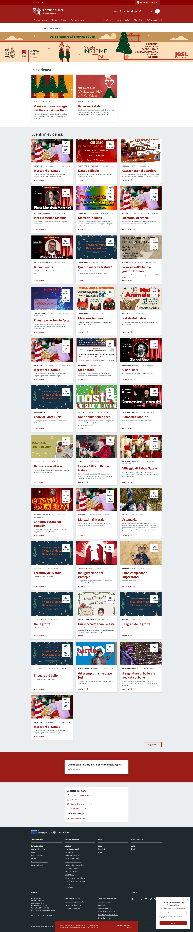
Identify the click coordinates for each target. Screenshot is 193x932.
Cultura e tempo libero (72, 858)
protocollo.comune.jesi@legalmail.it (43, 910)
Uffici (33, 852)
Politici (33, 858)
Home (44, 28)
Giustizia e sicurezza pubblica (74, 865)
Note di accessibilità (104, 908)
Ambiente (68, 846)
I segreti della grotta (136, 624)
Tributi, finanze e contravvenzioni (75, 881)
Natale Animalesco (135, 318)
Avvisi (100, 852)
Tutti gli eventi (151, 744)
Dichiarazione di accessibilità (107, 911)
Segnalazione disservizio (73, 905)
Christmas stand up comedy (47, 524)
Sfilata (80, 462)
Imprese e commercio (72, 868)
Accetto (130, 927)
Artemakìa (129, 520)
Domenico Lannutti (135, 417)
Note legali (101, 905)
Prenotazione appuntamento (74, 902)
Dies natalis (86, 370)
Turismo (67, 884)
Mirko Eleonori (44, 267)
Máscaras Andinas (90, 318)
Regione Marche (34, 2)
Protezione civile (122, 20)
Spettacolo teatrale (42, 213)
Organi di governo (37, 846)
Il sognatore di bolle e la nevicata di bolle (138, 675)
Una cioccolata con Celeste (96, 624)
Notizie (100, 846)
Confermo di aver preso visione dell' (171, 917)
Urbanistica (137, 20)
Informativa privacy (104, 902)
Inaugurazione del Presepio (90, 575)
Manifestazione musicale (88, 166)
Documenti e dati (37, 865)
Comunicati (101, 849)
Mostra (125, 262)
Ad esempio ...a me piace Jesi (95, 675)
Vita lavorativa (69, 887)
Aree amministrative (38, 849)
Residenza (107, 20)
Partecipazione (69, 874)
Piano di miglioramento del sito (108, 914)
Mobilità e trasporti (71, 871)
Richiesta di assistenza (72, 908)
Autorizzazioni (69, 852)
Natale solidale (88, 171)
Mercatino (38, 166)
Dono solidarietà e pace (94, 417)
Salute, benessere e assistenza (75, 878)
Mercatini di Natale (47, 171)
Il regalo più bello (46, 675)
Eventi (133, 849)
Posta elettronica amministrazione (42, 926)
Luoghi (133, 846)
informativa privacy (170, 918)
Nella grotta (42, 624)
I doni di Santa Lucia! (48, 417)
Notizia (36, 101)
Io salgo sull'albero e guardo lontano (136, 269)
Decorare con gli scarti (49, 466)
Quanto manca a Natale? (95, 267)
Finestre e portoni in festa (52, 320)
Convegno (82, 365)
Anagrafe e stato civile (72, 849)
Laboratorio (83, 262)
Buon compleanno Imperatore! (134, 575)
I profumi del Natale (47, 573)
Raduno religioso (85, 568)
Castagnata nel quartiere (139, 171)
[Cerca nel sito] (157, 11)
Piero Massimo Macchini (50, 218)
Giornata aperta (128, 166)
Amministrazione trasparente (107, 898)
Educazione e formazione (73, 862)
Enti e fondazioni (37, 855)
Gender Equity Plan (104, 918)
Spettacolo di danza (86, 619)
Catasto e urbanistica (72, 855)
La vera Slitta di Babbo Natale (93, 468)
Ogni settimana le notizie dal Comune (172, 908)
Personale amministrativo (39, 862)
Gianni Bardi (130, 370)
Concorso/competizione (43, 314)
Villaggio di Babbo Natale (139, 468)
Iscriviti (173, 923)
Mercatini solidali (90, 218)
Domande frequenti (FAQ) (73, 898)
